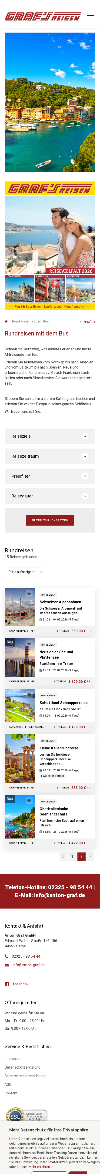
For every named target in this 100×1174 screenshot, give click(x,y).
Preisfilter (21, 476)
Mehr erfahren (39, 1167)
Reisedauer (22, 495)
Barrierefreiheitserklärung (25, 1076)
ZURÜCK (89, 322)
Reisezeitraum (25, 456)
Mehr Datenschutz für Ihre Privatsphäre (48, 1130)
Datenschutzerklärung (22, 1067)
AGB (7, 1084)
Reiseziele (21, 436)
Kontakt (11, 1093)
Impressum (13, 1059)
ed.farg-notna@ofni (59, 895)
